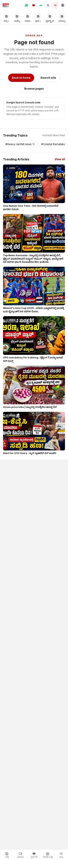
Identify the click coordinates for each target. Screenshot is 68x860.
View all (60, 159)
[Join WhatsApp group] (26, 5)
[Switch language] (62, 5)
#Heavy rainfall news (20, 144)
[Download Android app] (40, 5)
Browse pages (34, 88)
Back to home (21, 77)
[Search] (48, 5)
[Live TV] (33, 5)
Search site (48, 77)
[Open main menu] (55, 5)
